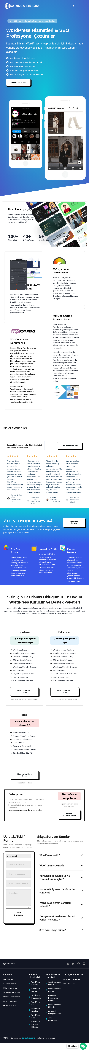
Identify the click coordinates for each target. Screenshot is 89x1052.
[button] (69, 445)
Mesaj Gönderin (18, 913)
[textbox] (16, 856)
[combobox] (18, 856)
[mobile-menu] (81, 6)
